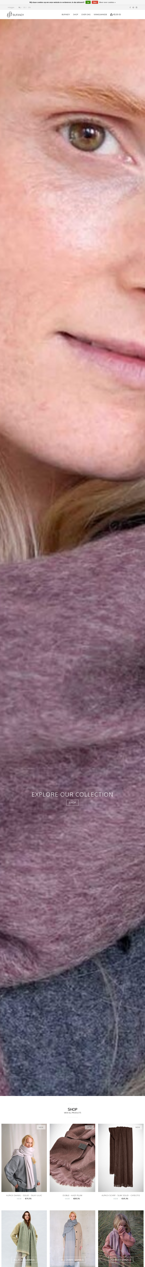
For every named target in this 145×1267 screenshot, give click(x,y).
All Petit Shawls (121, 1259)
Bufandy (66, 14)
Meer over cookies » (107, 2)
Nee (95, 2)
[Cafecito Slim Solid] (121, 1157)
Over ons (85, 14)
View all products (72, 1113)
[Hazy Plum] (72, 1157)
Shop (75, 14)
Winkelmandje (100, 14)
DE (24, 7)
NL (20, 7)
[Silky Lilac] (24, 1157)
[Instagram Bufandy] (136, 7)
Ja (88, 2)
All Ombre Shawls (72, 1259)
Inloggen (11, 7)
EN (29, 7)
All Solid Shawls (24, 1259)
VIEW (19, 1199)
